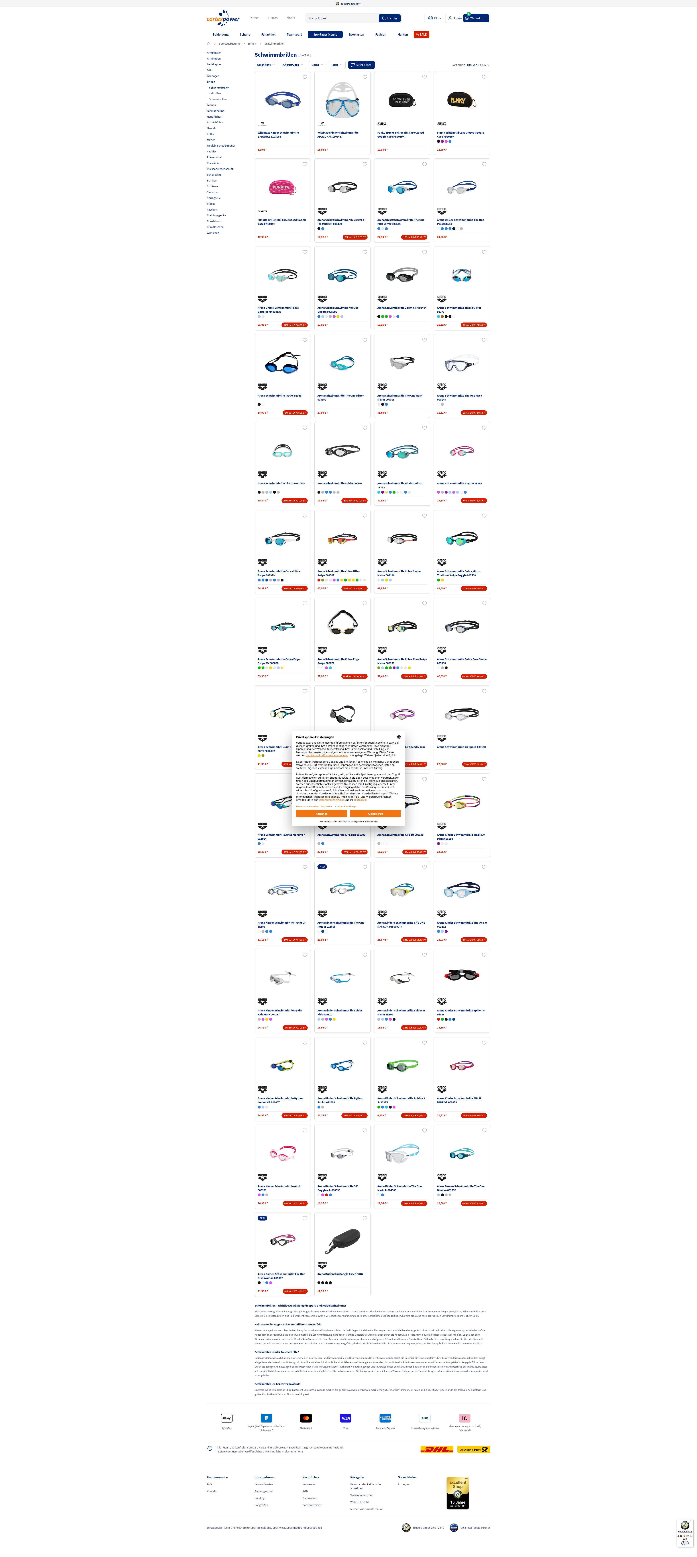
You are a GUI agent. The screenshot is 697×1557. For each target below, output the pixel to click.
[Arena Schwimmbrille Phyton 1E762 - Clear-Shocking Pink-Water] (438, 492)
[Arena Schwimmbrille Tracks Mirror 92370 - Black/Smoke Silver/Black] (450, 316)
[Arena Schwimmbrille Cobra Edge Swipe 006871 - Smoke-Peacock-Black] (330, 667)
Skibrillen (215, 93)
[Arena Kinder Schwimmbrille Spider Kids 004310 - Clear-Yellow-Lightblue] (334, 1019)
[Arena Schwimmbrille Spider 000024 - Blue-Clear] (330, 492)
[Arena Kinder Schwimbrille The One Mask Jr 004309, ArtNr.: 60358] (402, 1153)
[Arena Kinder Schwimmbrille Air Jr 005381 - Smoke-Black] (266, 1194)
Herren (273, 18)
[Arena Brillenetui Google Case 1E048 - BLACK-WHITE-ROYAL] (326, 1282)
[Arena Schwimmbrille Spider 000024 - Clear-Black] (318, 492)
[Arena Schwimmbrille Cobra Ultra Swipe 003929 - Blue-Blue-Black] (263, 580)
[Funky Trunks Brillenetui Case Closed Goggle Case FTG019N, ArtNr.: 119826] (402, 100)
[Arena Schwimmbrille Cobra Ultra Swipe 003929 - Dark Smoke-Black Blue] (266, 580)
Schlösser (213, 186)
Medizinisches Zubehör (221, 145)
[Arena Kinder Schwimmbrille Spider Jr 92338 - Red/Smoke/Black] (438, 1019)
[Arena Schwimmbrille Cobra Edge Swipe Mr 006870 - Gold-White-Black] (282, 667)
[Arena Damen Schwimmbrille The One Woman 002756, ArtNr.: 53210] (462, 1153)
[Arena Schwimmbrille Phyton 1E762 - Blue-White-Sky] (450, 492)
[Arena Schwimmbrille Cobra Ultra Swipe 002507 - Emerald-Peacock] (357, 580)
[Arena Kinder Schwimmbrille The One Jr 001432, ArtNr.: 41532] (462, 890)
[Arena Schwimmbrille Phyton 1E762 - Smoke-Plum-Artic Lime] (442, 492)
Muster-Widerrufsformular (366, 1509)
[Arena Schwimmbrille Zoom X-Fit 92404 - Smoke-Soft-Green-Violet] (382, 316)
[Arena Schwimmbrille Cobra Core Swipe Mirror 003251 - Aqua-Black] (382, 667)
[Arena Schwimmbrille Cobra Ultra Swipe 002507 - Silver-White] (330, 580)
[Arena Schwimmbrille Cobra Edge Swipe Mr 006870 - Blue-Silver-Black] (266, 667)
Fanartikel (268, 34)
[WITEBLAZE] (263, 124)
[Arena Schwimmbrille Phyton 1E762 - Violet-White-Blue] (446, 492)
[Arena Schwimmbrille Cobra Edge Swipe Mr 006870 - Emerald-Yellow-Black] (270, 667)
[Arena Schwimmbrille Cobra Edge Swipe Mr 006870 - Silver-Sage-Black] (274, 667)
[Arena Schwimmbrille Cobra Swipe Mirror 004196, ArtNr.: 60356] (402, 539)
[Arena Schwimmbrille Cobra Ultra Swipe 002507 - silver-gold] (360, 580)
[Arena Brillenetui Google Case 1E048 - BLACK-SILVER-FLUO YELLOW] (330, 1282)
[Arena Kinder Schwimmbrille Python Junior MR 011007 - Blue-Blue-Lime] (259, 1107)
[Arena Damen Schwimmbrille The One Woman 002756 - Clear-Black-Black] (442, 1194)
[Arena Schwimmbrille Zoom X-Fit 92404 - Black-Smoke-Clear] (378, 316)
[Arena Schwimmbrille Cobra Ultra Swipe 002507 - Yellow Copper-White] (349, 580)
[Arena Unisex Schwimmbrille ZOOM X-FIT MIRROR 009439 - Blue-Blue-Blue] (322, 228)
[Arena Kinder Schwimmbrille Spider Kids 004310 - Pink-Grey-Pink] (326, 1019)
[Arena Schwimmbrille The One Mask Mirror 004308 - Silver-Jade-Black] (378, 404)
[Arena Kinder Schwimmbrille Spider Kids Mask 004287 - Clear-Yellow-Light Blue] (266, 1019)
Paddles (212, 151)
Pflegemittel (214, 157)
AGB (305, 1491)
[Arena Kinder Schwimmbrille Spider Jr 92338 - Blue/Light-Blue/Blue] (450, 1019)
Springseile (214, 198)
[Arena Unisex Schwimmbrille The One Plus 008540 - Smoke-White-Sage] (457, 228)
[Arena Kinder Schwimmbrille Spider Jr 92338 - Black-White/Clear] (446, 1019)
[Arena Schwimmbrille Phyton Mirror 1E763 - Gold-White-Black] (386, 492)
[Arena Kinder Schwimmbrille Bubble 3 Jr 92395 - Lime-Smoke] (378, 1107)
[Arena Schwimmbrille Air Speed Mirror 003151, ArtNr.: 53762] (402, 714)
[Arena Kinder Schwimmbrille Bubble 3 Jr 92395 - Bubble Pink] (394, 1107)
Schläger (212, 180)
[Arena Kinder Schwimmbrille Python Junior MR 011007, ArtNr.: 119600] (283, 1066)
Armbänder (214, 52)
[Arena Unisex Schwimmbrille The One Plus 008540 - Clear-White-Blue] (438, 228)
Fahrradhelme (215, 111)
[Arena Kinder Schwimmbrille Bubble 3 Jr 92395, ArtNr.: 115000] (402, 1066)
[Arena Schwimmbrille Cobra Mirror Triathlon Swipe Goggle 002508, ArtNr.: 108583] (462, 539)
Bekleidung (221, 34)
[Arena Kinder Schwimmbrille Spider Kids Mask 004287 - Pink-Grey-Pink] (263, 1019)
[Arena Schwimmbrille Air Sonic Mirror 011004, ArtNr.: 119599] (283, 802)
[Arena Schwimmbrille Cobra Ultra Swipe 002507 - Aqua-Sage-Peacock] (322, 580)
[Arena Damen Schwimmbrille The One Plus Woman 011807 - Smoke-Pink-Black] (270, 1282)
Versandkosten (264, 1484)
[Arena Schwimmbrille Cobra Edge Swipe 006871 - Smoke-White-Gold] (318, 667)
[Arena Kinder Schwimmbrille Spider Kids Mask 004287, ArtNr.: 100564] (283, 978)
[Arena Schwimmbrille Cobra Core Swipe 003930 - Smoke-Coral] (442, 667)
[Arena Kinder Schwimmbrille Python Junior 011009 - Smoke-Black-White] (322, 1107)
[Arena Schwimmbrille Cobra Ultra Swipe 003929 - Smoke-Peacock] (278, 580)
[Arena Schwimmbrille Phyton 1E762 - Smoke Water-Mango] (457, 492)
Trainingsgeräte (216, 215)
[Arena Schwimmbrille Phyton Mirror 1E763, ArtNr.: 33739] (402, 451)
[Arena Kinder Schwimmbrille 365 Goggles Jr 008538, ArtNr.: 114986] (342, 1153)
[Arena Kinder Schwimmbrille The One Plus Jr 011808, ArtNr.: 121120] (342, 890)
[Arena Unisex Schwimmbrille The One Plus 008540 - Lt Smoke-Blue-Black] (442, 228)
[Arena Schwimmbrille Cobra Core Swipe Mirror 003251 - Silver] (405, 667)
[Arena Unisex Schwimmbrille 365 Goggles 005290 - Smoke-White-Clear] (330, 316)
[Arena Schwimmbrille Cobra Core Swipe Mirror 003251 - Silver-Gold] (401, 667)
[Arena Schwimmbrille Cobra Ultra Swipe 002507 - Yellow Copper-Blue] (341, 580)
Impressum (309, 1484)
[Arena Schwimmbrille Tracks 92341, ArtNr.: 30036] (283, 363)
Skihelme (212, 192)
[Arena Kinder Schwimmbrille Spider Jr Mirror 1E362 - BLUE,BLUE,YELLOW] (386, 1019)
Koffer (210, 134)
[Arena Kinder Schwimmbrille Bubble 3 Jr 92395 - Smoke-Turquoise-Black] (386, 1107)
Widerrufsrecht (359, 1502)
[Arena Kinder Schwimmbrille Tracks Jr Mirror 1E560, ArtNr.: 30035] (462, 802)
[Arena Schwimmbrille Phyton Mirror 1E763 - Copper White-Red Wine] (401, 492)
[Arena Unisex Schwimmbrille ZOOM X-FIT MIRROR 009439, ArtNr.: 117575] (342, 187)
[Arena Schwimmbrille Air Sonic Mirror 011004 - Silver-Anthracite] (263, 843)
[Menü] (691, 1521)
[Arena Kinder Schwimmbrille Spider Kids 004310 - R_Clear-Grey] (322, 1019)
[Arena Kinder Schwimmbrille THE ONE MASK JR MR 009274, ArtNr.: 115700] (402, 890)
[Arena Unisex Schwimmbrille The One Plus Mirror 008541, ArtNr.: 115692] (402, 187)
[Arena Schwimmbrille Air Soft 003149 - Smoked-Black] (378, 843)
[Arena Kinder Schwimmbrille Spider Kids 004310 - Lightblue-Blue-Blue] (330, 1019)
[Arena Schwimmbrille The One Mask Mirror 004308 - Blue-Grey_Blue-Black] (382, 404)
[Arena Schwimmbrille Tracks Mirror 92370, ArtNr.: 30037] (462, 275)
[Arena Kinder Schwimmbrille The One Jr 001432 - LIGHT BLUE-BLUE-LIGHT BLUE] (442, 931)
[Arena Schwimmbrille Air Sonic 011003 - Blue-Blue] (322, 843)
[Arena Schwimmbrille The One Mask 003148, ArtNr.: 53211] (462, 363)
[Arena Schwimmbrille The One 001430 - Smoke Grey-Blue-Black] (263, 492)
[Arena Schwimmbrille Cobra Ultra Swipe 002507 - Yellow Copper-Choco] (353, 580)
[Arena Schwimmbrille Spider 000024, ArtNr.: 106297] (342, 451)
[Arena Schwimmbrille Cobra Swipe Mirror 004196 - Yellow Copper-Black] (386, 580)
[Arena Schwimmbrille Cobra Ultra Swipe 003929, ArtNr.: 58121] (283, 539)
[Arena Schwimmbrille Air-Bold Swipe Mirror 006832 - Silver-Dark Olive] (263, 755)
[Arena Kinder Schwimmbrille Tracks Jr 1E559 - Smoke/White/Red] (263, 931)
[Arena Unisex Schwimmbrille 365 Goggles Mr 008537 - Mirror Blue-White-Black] (259, 316)
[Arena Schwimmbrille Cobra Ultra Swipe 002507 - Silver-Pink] (334, 580)
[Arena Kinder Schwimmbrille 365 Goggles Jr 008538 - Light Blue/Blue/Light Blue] (330, 1194)
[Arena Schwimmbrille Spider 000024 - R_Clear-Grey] (334, 492)
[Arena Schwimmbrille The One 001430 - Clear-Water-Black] (259, 492)
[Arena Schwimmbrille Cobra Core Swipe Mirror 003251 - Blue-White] (397, 667)
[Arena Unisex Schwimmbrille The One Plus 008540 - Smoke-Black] (453, 228)
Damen (255, 18)
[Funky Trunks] (382, 124)
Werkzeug (213, 232)
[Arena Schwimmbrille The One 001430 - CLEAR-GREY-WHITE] (278, 492)
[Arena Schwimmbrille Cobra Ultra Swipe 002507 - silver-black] (364, 580)
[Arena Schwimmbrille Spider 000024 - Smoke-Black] (322, 492)
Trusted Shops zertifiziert (428, 1527)
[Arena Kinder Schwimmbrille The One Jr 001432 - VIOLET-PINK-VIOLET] (446, 931)
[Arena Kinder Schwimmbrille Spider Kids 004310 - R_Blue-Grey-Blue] (318, 1019)
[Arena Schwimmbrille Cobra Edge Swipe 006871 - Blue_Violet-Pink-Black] (326, 667)
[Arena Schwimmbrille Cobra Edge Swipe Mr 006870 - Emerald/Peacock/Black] (259, 667)
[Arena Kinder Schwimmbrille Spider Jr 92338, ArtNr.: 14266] (462, 978)
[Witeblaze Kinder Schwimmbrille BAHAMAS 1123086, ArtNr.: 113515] (283, 100)
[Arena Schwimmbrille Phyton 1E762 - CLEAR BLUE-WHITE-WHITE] (465, 492)
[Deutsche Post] (473, 1449)
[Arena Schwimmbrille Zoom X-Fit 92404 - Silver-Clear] (394, 316)
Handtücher (214, 116)
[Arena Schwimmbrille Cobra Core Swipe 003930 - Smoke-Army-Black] (446, 667)
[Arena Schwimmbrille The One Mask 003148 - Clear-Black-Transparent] (438, 404)
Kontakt (212, 1491)
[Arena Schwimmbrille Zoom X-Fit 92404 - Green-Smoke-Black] (386, 316)
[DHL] (439, 1449)
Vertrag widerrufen (361, 1495)
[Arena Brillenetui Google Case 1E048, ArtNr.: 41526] (342, 1241)
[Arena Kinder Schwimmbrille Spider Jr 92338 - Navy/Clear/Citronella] (453, 1019)
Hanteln (212, 128)
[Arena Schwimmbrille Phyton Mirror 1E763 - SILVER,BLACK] (409, 492)
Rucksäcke (213, 163)
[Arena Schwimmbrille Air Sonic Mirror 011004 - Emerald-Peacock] (259, 843)
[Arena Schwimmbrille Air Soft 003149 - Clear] (386, 843)
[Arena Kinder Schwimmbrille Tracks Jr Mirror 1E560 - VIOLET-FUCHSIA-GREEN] (438, 843)
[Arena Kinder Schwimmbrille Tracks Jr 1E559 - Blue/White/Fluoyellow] (270, 931)
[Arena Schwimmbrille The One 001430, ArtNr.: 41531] (283, 451)
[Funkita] (263, 211)
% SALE (421, 34)
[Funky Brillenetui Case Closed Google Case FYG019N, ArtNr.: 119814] (462, 100)
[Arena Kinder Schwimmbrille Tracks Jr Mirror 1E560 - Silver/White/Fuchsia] (446, 843)
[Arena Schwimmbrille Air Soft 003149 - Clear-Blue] (382, 843)
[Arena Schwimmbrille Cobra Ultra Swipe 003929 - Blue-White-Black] (259, 580)
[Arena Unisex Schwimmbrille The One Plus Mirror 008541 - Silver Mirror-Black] (382, 228)
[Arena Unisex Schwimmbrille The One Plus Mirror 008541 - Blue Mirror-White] (378, 228)
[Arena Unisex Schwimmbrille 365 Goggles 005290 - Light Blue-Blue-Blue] (318, 316)
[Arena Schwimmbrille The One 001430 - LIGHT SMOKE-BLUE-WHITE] (266, 492)
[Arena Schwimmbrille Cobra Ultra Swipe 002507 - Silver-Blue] (326, 580)
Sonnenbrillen (218, 99)
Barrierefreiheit (312, 1505)
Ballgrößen (261, 1505)
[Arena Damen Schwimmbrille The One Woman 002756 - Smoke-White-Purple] (450, 1194)
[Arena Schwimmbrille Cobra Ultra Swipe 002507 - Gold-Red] (318, 580)
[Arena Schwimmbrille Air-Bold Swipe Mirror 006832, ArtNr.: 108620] (283, 714)
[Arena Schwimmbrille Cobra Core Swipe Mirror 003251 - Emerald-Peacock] (386, 667)
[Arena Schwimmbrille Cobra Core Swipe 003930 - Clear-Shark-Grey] (438, 667)
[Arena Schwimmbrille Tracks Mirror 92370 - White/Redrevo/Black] (453, 316)
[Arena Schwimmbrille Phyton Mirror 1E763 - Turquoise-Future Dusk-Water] (378, 492)
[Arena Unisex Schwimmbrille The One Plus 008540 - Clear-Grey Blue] (461, 228)
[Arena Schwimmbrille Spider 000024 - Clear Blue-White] (326, 492)
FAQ (209, 1484)
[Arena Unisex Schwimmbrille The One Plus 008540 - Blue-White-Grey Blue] (450, 228)
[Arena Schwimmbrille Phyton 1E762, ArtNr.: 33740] (462, 451)
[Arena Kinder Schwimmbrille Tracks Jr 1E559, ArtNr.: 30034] (283, 890)
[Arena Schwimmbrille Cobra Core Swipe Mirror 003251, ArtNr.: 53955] (402, 626)
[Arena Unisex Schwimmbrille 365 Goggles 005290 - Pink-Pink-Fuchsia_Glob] (334, 316)
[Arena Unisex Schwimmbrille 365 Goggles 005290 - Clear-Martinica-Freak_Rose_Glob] (322, 316)
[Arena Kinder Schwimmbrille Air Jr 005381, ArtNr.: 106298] (283, 1153)
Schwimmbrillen (274, 43)
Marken (403, 34)
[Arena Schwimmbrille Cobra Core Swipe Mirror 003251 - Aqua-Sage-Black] (378, 667)
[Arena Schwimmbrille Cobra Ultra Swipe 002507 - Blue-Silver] (338, 580)
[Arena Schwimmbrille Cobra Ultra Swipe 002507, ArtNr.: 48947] (342, 539)
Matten (211, 140)
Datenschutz (310, 1498)
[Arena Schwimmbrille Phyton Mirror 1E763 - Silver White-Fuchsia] (397, 492)
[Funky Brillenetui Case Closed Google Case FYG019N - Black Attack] (438, 141)
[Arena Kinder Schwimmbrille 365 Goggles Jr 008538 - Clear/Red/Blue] (326, 1194)
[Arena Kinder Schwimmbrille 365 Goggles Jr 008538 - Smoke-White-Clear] (318, 1194)
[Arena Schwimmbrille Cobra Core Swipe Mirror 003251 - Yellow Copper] (409, 667)
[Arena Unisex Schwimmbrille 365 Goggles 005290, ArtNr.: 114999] (342, 275)
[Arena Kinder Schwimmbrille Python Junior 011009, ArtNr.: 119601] (342, 1066)
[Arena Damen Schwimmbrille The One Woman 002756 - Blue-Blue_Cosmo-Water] (438, 1194)
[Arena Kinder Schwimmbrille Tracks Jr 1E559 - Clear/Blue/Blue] (266, 931)
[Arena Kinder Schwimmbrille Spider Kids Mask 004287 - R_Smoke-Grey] (259, 1019)
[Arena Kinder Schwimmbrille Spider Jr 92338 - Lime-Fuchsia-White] (442, 1019)
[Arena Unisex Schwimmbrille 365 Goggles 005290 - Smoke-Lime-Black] (338, 316)
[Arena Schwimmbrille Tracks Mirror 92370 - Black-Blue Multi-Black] (446, 316)
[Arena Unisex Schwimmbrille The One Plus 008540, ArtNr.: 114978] (462, 187)
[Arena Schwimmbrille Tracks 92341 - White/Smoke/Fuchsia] (263, 404)
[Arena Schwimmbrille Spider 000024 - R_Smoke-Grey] (338, 492)
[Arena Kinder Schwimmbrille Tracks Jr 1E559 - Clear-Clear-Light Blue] (259, 931)
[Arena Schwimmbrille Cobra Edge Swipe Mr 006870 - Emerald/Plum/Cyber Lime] (263, 667)
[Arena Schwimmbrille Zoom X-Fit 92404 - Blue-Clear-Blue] (397, 316)
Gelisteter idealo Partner (475, 1527)
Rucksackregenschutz (220, 169)
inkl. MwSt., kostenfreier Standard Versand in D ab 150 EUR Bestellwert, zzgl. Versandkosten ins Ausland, (279, 1447)
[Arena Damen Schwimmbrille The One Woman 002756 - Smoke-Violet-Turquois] (446, 1194)
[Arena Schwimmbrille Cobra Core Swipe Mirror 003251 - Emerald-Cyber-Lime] (390, 667)
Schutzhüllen (215, 122)
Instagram (404, 1484)
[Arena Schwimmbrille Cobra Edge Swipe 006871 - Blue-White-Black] (322, 667)
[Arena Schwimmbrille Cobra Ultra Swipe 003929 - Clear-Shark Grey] (270, 580)
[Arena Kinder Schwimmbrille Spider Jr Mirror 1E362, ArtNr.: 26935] (402, 978)
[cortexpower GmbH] (223, 18)
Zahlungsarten (264, 1491)
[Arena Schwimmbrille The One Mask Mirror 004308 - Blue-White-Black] (386, 404)
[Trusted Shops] (468, 1493)
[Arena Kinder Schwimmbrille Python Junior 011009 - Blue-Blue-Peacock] (318, 1107)
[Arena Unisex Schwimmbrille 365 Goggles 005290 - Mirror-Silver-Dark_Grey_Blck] (326, 316)
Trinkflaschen (215, 227)
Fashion (380, 34)
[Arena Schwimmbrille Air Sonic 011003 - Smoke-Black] (318, 843)
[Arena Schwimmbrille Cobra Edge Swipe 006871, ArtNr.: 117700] (342, 626)
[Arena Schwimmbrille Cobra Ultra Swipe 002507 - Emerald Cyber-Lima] (345, 580)
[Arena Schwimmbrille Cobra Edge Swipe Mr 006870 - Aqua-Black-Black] (278, 667)
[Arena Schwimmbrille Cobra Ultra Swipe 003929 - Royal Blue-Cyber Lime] (274, 580)
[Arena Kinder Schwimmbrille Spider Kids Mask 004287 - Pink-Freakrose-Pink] (270, 1019)
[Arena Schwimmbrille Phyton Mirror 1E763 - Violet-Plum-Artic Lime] (382, 492)
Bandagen (213, 76)
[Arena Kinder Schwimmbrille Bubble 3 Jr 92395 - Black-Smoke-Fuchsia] (390, 1107)
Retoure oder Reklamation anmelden (366, 1486)
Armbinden (214, 58)
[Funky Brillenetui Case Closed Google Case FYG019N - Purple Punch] (442, 141)
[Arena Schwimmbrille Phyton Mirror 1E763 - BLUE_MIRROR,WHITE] (405, 492)
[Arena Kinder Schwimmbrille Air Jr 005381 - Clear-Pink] (259, 1194)
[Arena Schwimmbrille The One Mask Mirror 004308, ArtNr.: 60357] (402, 363)
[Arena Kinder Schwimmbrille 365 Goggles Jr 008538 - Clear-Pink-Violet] (322, 1194)
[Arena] (322, 211)
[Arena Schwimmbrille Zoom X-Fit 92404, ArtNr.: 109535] (402, 275)
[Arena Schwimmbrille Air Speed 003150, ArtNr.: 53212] (462, 714)
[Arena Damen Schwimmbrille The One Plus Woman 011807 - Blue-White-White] (266, 1282)
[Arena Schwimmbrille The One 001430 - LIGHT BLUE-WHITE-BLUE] (270, 492)
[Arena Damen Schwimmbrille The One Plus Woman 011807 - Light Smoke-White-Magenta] (263, 1282)
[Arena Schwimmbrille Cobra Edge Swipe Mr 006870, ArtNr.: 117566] (283, 626)
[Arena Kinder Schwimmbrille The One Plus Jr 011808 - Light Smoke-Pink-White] (326, 931)
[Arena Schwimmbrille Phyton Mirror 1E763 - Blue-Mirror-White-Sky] (390, 492)
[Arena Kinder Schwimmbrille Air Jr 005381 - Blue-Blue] (263, 1194)
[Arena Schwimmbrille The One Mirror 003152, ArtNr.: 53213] (342, 363)
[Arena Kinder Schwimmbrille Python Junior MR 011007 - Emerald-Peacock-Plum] (263, 1107)
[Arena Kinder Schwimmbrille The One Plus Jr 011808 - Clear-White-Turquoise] (318, 931)
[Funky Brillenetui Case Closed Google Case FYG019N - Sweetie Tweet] (446, 141)
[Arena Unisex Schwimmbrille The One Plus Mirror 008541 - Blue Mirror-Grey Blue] (386, 228)
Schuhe (245, 34)
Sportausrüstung (325, 34)
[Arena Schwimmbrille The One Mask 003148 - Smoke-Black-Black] (442, 404)
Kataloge (260, 1498)
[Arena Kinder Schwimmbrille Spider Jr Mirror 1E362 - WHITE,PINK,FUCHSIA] (390, 1019)
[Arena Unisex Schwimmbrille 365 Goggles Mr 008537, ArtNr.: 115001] (283, 275)
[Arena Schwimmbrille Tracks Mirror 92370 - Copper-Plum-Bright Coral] (442, 316)
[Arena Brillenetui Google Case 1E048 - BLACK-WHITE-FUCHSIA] (322, 1282)
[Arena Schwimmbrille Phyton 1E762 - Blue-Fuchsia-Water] (453, 492)
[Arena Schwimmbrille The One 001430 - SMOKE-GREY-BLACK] (274, 492)
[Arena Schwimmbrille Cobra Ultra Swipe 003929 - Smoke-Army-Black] (282, 580)
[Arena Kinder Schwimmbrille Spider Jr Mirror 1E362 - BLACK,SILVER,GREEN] (394, 1019)
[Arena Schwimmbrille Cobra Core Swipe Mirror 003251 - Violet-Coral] (394, 667)
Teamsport (294, 34)
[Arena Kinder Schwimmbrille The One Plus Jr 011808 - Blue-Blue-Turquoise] (322, 931)
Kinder (290, 18)
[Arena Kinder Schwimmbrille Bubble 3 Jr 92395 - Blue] (382, 1107)
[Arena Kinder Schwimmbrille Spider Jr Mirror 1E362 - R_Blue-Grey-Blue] (382, 1019)
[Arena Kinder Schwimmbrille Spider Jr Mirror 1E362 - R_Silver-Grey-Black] (378, 1019)
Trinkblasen (214, 221)
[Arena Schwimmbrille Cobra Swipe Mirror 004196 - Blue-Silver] (382, 580)
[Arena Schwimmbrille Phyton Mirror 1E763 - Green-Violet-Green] (394, 492)
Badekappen (214, 64)
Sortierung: (469, 65)
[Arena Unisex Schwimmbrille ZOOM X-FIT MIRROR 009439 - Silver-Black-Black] (318, 228)
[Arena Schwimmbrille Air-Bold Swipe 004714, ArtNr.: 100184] (342, 714)
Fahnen (211, 105)
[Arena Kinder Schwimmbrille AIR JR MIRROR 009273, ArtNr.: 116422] (462, 1066)
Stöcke (211, 203)
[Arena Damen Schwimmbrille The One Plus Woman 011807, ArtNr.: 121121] (283, 1241)
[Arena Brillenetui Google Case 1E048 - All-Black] (318, 1282)
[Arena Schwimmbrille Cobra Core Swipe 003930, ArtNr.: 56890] (462, 626)
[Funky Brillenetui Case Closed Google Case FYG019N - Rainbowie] (450, 141)
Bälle (210, 70)
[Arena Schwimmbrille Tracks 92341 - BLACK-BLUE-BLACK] (259, 404)
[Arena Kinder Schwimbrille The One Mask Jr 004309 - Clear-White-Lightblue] (378, 1194)
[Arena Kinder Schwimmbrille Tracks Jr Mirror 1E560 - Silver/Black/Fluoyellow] (442, 843)
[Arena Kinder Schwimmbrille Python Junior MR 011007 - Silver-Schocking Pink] (266, 1107)
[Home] (209, 44)
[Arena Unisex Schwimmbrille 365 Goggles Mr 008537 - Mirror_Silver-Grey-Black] (263, 316)
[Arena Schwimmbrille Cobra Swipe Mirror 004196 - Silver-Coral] (378, 580)
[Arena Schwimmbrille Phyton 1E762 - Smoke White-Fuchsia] (461, 492)
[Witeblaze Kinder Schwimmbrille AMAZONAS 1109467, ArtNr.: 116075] (342, 100)
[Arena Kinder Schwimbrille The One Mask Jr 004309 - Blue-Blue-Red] (382, 1194)
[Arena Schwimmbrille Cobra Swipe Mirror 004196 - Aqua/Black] (390, 580)
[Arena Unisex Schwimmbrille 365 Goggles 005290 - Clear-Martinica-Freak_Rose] (341, 316)
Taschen (212, 209)
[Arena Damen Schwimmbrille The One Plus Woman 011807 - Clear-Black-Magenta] (259, 1282)
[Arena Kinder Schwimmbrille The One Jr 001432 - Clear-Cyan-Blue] (438, 931)
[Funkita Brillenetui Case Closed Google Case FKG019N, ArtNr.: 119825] (283, 187)
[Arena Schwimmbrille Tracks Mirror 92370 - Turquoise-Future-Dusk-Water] (438, 316)
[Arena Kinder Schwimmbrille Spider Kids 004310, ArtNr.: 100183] (342, 978)
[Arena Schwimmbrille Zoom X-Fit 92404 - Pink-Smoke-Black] (390, 316)
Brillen (252, 43)
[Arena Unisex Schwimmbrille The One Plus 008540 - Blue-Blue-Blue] (446, 228)
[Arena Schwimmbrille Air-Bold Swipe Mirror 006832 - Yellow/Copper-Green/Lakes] (259, 755)
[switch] (685, 1543)
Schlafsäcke (214, 174)
